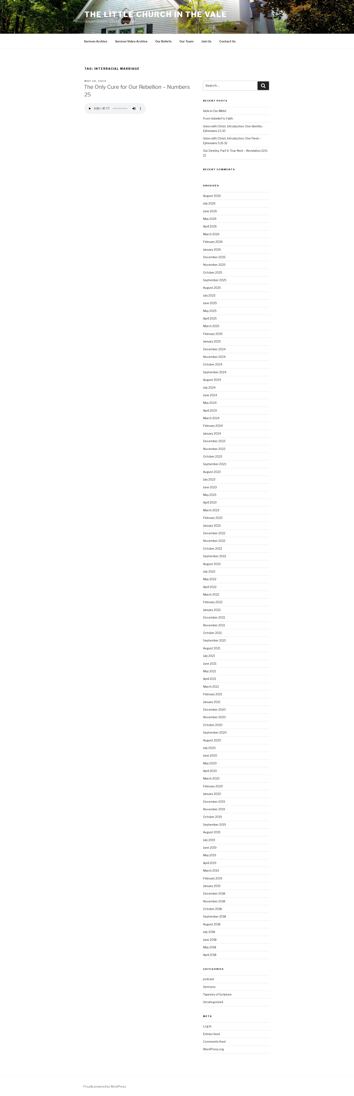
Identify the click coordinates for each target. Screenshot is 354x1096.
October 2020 (212, 725)
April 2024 (210, 410)
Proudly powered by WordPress (104, 1086)
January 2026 (212, 249)
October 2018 (212, 909)
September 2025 (214, 280)
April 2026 (210, 226)
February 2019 (212, 878)
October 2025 (212, 272)
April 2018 (209, 955)
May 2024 (210, 402)
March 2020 (211, 778)
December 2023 (214, 441)
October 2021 (212, 633)
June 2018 (210, 939)
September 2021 (214, 640)
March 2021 (211, 686)
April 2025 (210, 318)
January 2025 (212, 341)
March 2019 (211, 870)
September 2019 (214, 824)
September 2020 (215, 732)
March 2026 (211, 234)
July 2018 (209, 932)
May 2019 (209, 855)
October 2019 (212, 817)
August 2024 (212, 379)
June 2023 (210, 487)
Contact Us (227, 41)
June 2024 (210, 395)
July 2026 (209, 203)
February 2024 (213, 425)
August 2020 (212, 740)
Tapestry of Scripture (217, 994)
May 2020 (210, 763)
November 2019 (214, 809)
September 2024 (214, 372)
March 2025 (211, 326)
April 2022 (210, 587)
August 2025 (212, 287)
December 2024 (214, 349)
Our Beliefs (163, 41)
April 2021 (209, 678)
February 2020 (213, 786)
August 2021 (211, 648)
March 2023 (211, 510)
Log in (207, 1026)
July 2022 (209, 571)
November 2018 (214, 901)
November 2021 (214, 625)
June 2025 (210, 303)
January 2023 (212, 525)
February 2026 (213, 241)
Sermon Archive (95, 41)
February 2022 (212, 602)
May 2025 (210, 311)
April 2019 (209, 863)
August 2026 (212, 196)
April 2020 (210, 771)
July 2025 (209, 295)
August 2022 (212, 564)
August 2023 (212, 472)
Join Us (206, 41)
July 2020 (209, 748)
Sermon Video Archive (131, 41)
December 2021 (214, 617)
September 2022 (214, 556)
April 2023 (210, 502)
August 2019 (211, 832)
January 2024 (212, 433)
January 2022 (212, 610)
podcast (208, 979)
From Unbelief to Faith (218, 118)
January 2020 (212, 794)
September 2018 (214, 916)
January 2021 (211, 702)
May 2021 (209, 671)
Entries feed (211, 1034)
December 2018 (214, 893)
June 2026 (210, 211)
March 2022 (211, 594)
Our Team (186, 41)
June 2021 (209, 663)
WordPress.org (213, 1049)
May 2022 (209, 579)
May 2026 (210, 218)
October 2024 (212, 364)
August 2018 (211, 924)
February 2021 (212, 694)
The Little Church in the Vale (155, 14)
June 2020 (210, 755)
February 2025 (213, 334)
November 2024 (214, 356)
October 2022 (212, 548)
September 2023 (214, 464)
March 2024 (211, 418)
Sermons (209, 987)
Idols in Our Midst (214, 111)
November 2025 (214, 264)
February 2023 (212, 517)
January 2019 (211, 886)
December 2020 (214, 709)
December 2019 (214, 801)
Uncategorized (213, 1002)
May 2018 (209, 947)
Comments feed (214, 1041)
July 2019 (209, 840)
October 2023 (212, 456)
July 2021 (209, 656)
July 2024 (209, 387)
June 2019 (210, 847)
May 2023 (209, 495)
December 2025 (214, 257)
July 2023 (209, 479)
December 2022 (214, 533)
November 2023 (214, 449)
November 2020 (214, 717)
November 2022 (214, 540)
